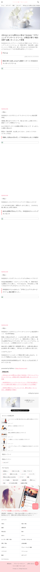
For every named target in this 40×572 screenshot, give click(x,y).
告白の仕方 (15, 480)
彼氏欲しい (5, 471)
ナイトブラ (31, 474)
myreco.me (4, 108)
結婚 (2, 527)
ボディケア (24, 555)
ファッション (24, 551)
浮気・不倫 (4, 543)
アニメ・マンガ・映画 (26, 547)
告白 (22, 531)
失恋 (4, 483)
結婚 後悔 (24, 480)
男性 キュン (32, 480)
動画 (2, 555)
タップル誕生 (6, 480)
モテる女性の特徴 (13, 483)
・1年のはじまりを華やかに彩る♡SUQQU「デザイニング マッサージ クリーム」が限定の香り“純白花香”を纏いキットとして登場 (20, 377)
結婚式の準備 (24, 483)
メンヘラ (23, 474)
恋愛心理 (23, 527)
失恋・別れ (24, 523)
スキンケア (5, 462)
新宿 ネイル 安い (14, 474)
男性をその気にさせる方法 (9, 477)
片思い (2, 523)
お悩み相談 (24, 543)
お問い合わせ (30, 563)
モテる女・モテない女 (26, 539)
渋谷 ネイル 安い (16, 471)
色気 (28, 477)
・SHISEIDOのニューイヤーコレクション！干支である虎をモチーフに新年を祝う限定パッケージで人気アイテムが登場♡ (19, 383)
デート (23, 535)
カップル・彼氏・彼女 (6, 539)
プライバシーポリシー (19, 563)
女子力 (4, 474)
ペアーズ (21, 477)
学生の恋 (3, 531)
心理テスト (4, 547)
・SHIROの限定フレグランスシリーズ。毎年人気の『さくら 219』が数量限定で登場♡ (19, 389)
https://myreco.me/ (21, 368)
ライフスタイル (5, 559)
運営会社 (9, 563)
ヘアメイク (4, 551)
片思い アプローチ (28, 471)
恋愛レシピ (20, 2)
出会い (2, 535)
